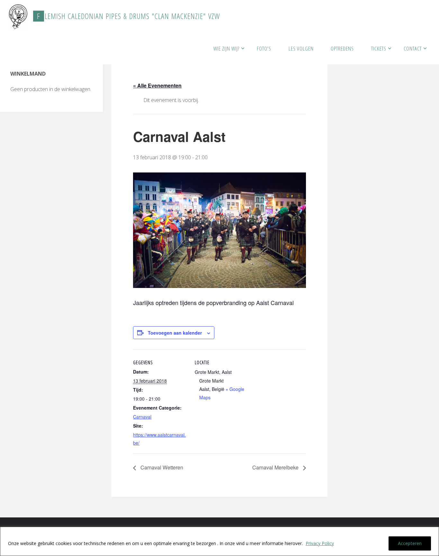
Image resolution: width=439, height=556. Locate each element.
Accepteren (410, 543)
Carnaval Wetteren (161, 467)
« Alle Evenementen (157, 85)
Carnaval (142, 416)
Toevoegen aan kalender (175, 332)
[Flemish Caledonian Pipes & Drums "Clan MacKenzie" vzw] (18, 16)
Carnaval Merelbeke (276, 467)
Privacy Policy (320, 543)
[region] (219, 541)
